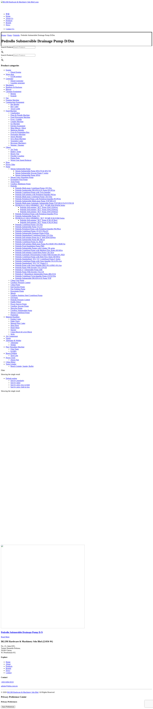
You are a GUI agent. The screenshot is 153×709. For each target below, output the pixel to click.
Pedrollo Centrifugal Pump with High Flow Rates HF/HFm (37, 257)
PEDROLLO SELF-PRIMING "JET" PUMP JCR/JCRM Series (40, 218)
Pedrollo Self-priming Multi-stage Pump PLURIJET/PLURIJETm (40, 244)
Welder (13, 345)
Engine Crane (16, 319)
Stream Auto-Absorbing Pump (22, 177)
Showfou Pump (16, 308)
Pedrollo (16, 35)
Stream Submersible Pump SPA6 (27, 175)
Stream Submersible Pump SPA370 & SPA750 (33, 171)
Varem (8, 338)
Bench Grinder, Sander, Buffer (22, 366)
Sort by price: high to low (20, 387)
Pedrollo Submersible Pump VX (27, 216)
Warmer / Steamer (17, 145)
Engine (8, 70)
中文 (8, 14)
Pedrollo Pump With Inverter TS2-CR (29, 272)
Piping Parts (15, 158)
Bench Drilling (11, 353)
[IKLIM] (76, 5)
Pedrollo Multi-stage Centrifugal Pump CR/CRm (33, 197)
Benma (13, 94)
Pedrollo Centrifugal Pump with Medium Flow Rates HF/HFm (39, 250)
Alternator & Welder (13, 340)
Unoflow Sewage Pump (20, 306)
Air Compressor (12, 336)
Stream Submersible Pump (20, 169)
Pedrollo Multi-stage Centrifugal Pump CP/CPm (33, 188)
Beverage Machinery (18, 143)
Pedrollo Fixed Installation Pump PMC (30, 246)
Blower (8, 89)
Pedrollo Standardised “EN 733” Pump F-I (31, 263)
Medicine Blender (17, 130)
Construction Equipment (15, 102)
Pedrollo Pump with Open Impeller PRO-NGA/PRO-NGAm (38, 265)
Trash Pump (15, 182)
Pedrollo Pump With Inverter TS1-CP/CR (31, 268)
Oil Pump (14, 298)
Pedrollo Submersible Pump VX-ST (29, 227)
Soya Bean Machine (18, 139)
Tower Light (15, 109)
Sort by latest (15, 383)
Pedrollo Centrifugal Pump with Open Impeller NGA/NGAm (38, 261)
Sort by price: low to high (20, 385)
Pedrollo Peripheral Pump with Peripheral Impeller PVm (36, 214)
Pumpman (14, 315)
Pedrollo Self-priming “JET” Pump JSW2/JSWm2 (39, 210)
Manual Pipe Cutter (18, 323)
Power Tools (10, 358)
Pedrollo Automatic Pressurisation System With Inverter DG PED (40, 255)
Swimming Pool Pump (19, 180)
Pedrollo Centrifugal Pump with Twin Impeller (32, 192)
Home (8, 16)
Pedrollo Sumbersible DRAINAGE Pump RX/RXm (35, 190)
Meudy (13, 293)
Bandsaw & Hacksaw (14, 87)
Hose (8, 162)
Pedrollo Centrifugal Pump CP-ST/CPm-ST (31, 231)
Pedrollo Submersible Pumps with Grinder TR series (35, 248)
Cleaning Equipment (13, 92)
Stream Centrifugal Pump (20, 313)
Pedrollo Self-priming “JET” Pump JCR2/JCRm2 (38, 222)
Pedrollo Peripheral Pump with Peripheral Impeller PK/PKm (38, 229)
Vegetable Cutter (17, 141)
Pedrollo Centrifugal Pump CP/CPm (29, 225)
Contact (9, 673)
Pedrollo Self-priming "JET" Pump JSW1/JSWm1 (39, 207)
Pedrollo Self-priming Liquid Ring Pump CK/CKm (34, 252)
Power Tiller (10, 164)
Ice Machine (15, 124)
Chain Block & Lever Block (21, 332)
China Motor (10, 362)
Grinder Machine (17, 122)
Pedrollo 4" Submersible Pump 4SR (28, 270)
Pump (9, 35)
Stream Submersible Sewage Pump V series (31, 173)
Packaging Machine (18, 134)
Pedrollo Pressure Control (20, 300)
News (8, 25)
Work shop (10, 74)
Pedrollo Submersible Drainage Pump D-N (22, 632)
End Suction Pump (18, 287)
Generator (9, 79)
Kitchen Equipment (18, 126)
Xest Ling (14, 355)
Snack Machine (16, 137)
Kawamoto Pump (17, 291)
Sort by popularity (17, 381)
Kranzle (13, 96)
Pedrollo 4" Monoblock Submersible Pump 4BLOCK (35, 274)
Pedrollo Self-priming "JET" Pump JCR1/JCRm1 (38, 220)
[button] (43, 628)
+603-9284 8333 (7, 682)
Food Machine (11, 111)
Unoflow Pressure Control (20, 283)
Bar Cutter (14, 107)
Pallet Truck (15, 321)
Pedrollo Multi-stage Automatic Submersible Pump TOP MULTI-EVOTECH (44, 203)
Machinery (10, 85)
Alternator (14, 343)
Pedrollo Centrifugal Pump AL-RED (29, 242)
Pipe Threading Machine (15, 347)
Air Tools (14, 149)
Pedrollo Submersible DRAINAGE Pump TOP (33, 278)
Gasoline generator (18, 83)
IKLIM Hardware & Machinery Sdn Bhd (22, 692)
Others (8, 147)
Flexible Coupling (17, 156)
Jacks (13, 334)
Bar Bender (15, 104)
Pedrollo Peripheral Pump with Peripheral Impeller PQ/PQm (38, 199)
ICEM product (16, 76)
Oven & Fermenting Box (20, 132)
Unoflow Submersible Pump (21, 310)
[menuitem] (79, 13)
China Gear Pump (17, 280)
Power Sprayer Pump (19, 304)
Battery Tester (16, 152)
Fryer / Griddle (16, 119)
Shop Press (15, 325)
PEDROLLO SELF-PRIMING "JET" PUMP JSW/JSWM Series (40, 205)
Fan (7, 98)
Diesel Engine (16, 72)
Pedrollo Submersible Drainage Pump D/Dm (32, 233)
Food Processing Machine (20, 117)
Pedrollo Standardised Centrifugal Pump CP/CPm (34, 235)
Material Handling (12, 317)
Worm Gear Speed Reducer (21, 160)
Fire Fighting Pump (18, 289)
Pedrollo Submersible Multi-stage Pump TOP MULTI (35, 201)
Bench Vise (15, 154)
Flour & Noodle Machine (20, 115)
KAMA (13, 351)
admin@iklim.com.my (9, 686)
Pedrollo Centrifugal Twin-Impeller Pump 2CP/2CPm (35, 276)
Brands (8, 23)
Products (9, 21)
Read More (5, 637)
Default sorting (11, 378)
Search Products (7, 47)
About (8, 664)
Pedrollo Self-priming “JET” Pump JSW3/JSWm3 (39, 212)
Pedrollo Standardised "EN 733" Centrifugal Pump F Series (37, 259)
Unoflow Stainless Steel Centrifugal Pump (26, 295)
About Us (9, 18)
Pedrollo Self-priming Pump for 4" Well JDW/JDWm (35, 237)
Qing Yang (15, 349)
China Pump (15, 285)
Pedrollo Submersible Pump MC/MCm (30, 240)
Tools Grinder (11, 364)
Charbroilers (15, 113)
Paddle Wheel (16, 302)
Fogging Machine (12, 100)
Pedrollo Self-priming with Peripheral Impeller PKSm (35, 195)
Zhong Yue (15, 360)
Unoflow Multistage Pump (21, 184)
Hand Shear (15, 328)
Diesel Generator (17, 81)
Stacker (13, 330)
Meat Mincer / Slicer (18, 128)
